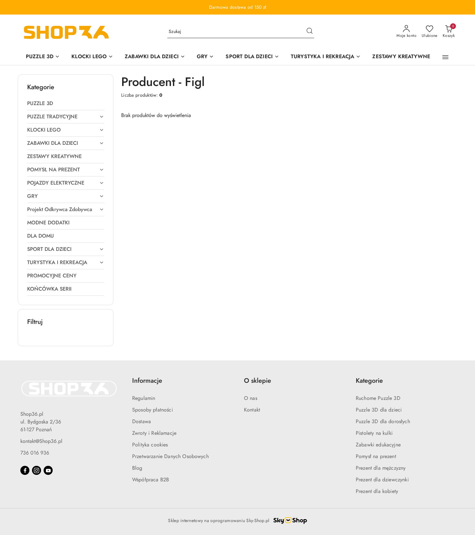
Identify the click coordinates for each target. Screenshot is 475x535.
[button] (445, 57)
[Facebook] (24, 470)
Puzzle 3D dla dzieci (379, 409)
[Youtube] (48, 470)
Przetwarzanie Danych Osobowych (170, 456)
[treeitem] (65, 103)
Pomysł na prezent (376, 456)
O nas (250, 398)
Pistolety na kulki (374, 433)
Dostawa (141, 421)
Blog (137, 468)
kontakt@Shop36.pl (41, 441)
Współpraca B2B (150, 479)
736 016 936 (34, 452)
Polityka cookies (150, 444)
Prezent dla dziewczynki (382, 479)
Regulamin (143, 398)
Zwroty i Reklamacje (154, 433)
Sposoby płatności (152, 409)
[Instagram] (36, 470)
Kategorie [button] (369, 380)
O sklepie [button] (257, 380)
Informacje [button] (147, 380)
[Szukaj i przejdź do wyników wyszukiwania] (309, 32)
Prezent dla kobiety (377, 491)
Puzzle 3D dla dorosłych (383, 421)
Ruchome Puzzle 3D (378, 398)
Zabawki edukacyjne (378, 444)
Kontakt (252, 409)
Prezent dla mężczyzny (381, 468)
